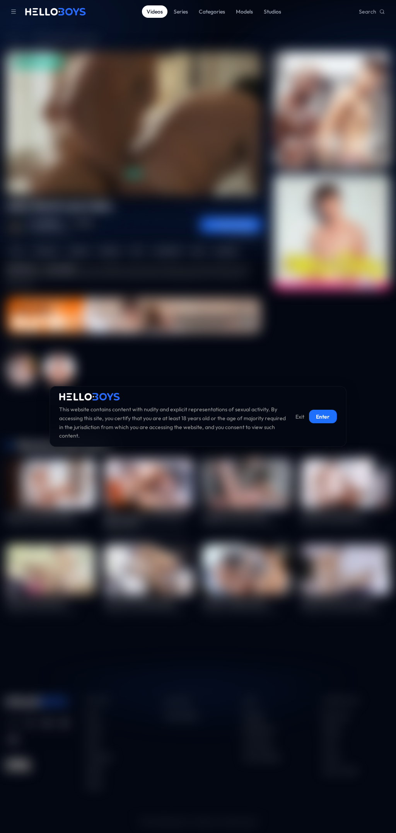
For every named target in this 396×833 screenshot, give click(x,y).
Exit (299, 416)
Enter (322, 416)
